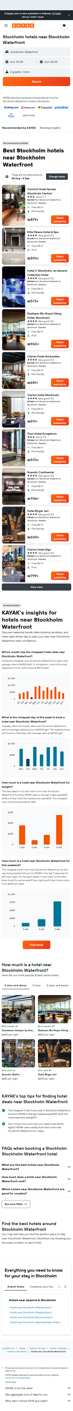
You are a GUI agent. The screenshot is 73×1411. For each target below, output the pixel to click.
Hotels (22, 1348)
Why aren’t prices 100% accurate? (26, 1401)
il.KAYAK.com (8, 1348)
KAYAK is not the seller (19, 1388)
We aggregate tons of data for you (26, 1394)
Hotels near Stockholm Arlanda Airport (31, 1307)
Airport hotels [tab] (15, 1286)
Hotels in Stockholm (17, 1351)
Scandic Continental (40, 472)
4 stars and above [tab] (15, 985)
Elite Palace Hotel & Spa (43, 232)
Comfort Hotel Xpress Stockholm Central (41, 191)
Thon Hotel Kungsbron (42, 433)
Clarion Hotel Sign (39, 549)
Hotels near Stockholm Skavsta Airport (31, 1312)
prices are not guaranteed (17, 1377)
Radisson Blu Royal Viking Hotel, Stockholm (44, 315)
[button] (69, 15)
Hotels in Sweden (58, 1348)
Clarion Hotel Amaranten (43, 356)
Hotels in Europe (37, 1348)
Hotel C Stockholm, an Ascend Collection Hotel (47, 273)
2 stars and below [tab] (57, 985)
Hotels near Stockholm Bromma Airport (31, 1317)
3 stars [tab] (36, 985)
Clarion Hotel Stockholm (43, 395)
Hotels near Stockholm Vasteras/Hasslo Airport (35, 1322)
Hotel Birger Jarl (38, 511)
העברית (56, 13)
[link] (36, 945)
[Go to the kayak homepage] (23, 25)
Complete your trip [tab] (41, 1286)
